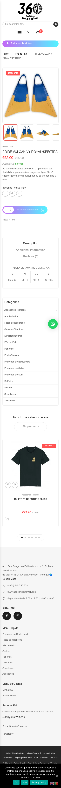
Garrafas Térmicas (13, 329)
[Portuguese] (56, 783)
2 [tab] (25, 537)
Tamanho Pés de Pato (14, 188)
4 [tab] (32, 537)
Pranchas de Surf (13, 375)
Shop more (29, 427)
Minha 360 (7, 690)
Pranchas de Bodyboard (17, 362)
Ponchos (9, 349)
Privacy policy (39, 782)
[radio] (5, 193)
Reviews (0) (30, 256)
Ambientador (11, 317)
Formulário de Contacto (14, 726)
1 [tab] (22, 537)
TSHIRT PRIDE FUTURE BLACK (30, 499)
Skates (8, 388)
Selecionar (7, 520)
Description (30, 243)
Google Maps (9, 579)
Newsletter (8, 734)
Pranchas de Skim (14, 368)
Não (25, 782)
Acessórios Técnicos (15, 310)
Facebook (6, 618)
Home (5, 54)
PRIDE (11, 220)
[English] (52, 783)
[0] (39, 33)
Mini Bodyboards (13, 336)
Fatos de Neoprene (14, 323)
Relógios (8, 381)
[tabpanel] (30, 483)
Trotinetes (9, 401)
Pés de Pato (21, 54)
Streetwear (10, 394)
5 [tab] (36, 537)
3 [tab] (29, 537)
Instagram (18, 618)
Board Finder (9, 696)
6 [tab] (39, 537)
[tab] (30, 244)
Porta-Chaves (11, 355)
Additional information (30, 250)
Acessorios (8, 674)
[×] (53, 324)
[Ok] (57, 775)
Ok (16, 782)
